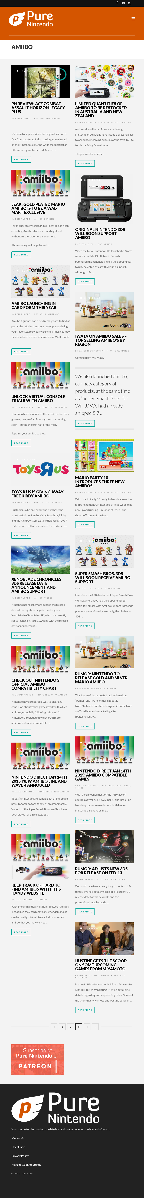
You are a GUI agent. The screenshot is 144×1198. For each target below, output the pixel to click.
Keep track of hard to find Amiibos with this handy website (36, 889)
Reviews (39, 118)
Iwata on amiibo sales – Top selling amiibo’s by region (101, 340)
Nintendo (107, 122)
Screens (49, 219)
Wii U (117, 122)
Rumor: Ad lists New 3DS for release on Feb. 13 (101, 870)
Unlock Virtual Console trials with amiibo (38, 398)
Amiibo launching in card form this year (34, 305)
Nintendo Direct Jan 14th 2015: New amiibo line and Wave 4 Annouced (39, 781)
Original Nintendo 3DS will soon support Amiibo (100, 233)
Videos (48, 598)
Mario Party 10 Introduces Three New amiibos (100, 481)
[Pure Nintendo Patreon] (37, 1059)
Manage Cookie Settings (26, 1164)
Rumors (120, 879)
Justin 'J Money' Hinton (94, 975)
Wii (112, 351)
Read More (21, 159)
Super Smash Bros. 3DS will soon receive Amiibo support (102, 577)
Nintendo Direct (112, 786)
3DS (48, 118)
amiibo (55, 118)
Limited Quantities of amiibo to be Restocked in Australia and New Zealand (101, 109)
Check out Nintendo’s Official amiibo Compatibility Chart (35, 684)
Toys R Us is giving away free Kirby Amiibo (37, 493)
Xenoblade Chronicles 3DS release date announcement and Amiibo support (36, 585)
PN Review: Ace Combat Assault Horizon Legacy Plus (38, 107)
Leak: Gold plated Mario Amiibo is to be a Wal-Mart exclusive (38, 208)
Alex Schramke (88, 786)
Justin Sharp (87, 879)
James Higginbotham (92, 351)
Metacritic (17, 1138)
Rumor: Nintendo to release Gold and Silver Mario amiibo (101, 677)
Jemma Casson (88, 122)
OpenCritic (18, 1146)
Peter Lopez (22, 118)
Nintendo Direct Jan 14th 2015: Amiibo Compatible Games (103, 774)
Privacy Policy (20, 1155)
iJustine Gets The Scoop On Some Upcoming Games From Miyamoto (101, 964)
